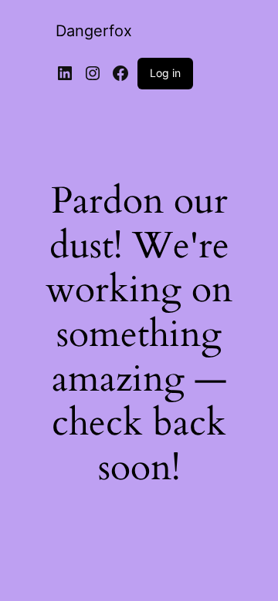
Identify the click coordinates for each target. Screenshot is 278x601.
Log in (165, 72)
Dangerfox (94, 31)
